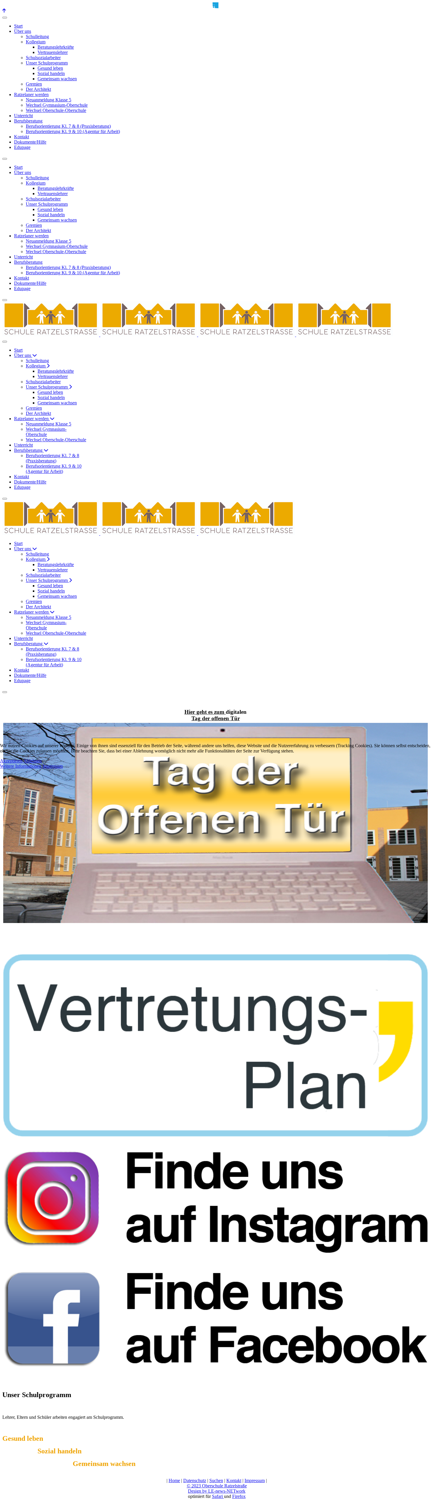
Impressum (53, 766)
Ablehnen (32, 760)
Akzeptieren (11, 760)
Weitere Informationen (20, 766)
